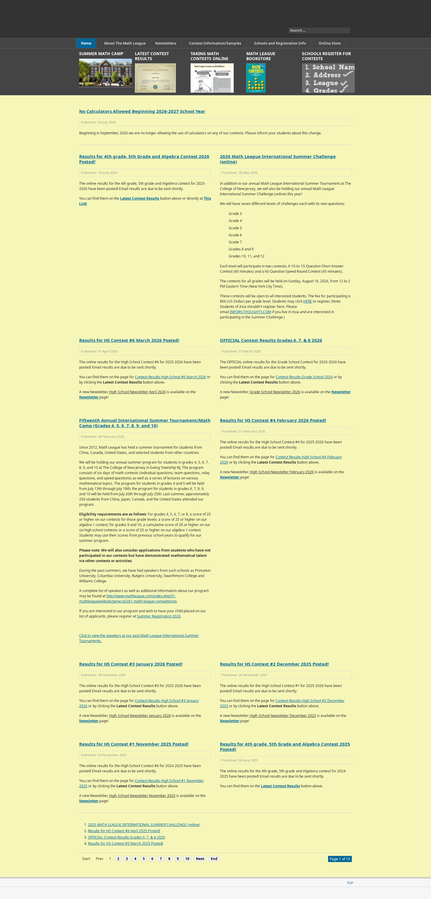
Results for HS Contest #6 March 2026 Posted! (129, 340)
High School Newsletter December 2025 (283, 715)
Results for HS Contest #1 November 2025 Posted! (134, 744)
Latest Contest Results (139, 198)
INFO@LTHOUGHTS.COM (250, 311)
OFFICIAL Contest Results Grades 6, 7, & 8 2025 (126, 837)
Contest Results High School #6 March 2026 (170, 376)
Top (350, 883)
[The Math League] (152, 19)
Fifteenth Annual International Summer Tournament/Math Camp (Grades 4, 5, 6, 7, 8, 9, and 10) (145, 422)
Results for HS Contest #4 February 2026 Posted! (273, 420)
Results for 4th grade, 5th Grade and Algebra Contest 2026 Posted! (144, 158)
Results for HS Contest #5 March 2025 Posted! (125, 843)
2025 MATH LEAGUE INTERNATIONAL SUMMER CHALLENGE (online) (144, 824)
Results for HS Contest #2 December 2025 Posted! (274, 664)
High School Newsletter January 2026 (140, 715)
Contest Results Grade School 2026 (304, 376)
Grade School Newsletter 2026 (275, 391)
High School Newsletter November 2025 (142, 795)
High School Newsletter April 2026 (137, 391)
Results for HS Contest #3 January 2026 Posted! (130, 664)
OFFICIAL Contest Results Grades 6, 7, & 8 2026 (271, 340)
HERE (307, 301)
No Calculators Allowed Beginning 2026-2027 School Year (142, 111)
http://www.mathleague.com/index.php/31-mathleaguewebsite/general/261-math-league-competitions (128, 598)
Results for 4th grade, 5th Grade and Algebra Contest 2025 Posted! (285, 746)
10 (187, 858)
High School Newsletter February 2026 (282, 471)
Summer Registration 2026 (159, 616)
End (214, 858)
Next (200, 858)
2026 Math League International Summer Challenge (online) (278, 158)
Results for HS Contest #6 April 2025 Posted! (124, 830)
